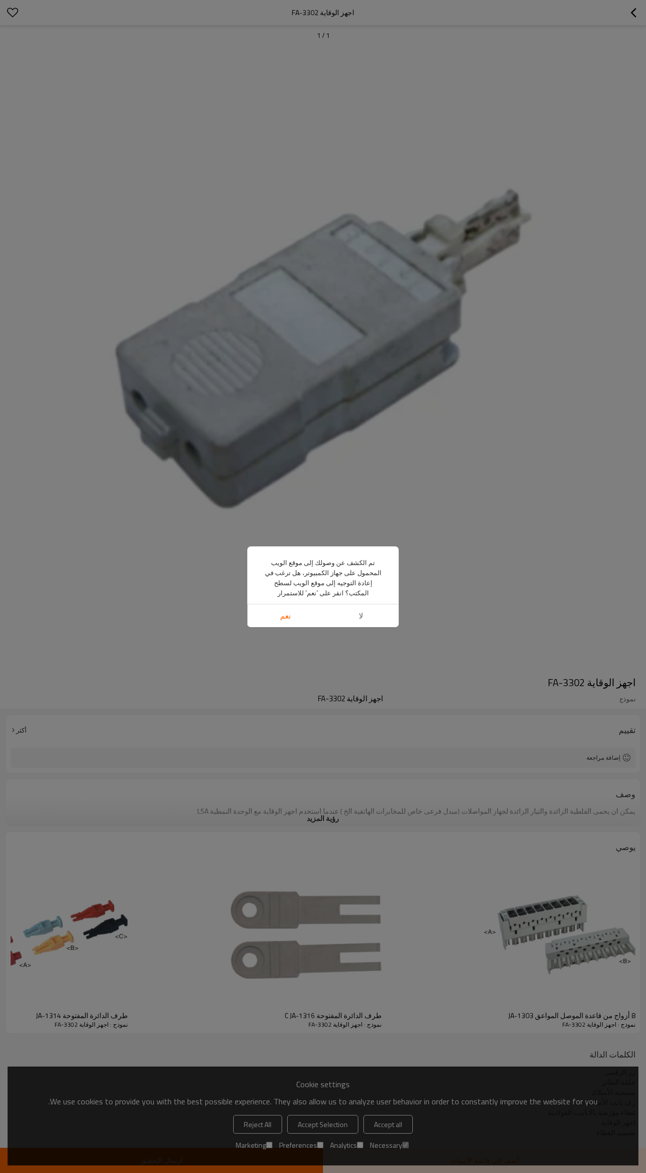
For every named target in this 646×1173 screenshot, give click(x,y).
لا (361, 616)
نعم (285, 616)
